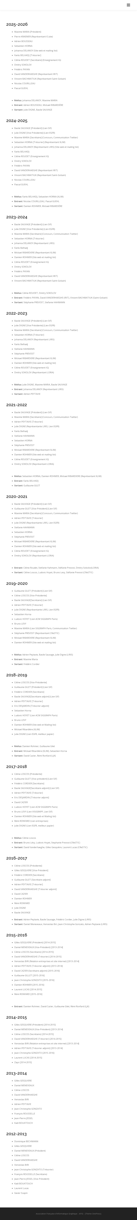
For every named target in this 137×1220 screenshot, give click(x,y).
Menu (128, 4)
